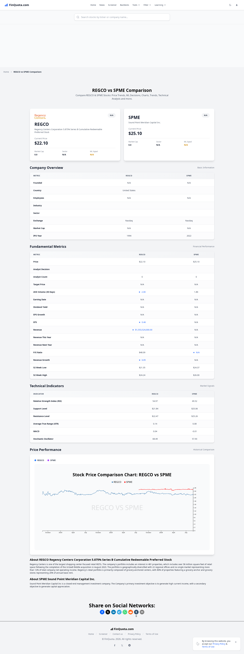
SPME (134, 117)
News (102, 5)
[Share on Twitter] (108, 612)
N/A (64, 154)
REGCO (41, 124)
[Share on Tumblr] (136, 612)
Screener (112, 5)
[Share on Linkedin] (113, 612)
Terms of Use (152, 634)
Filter (146, 5)
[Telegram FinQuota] (129, 645)
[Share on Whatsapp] (125, 612)
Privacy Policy (134, 634)
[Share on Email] (142, 612)
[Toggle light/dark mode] (230, 5)
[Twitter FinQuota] (122, 645)
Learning (159, 5)
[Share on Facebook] (102, 612)
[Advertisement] (122, 46)
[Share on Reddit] (130, 612)
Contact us (118, 634)
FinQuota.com (124, 629)
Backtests (124, 5)
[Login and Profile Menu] (236, 5)
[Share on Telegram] (119, 612)
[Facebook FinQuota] (115, 645)
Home (93, 5)
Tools (134, 5)
